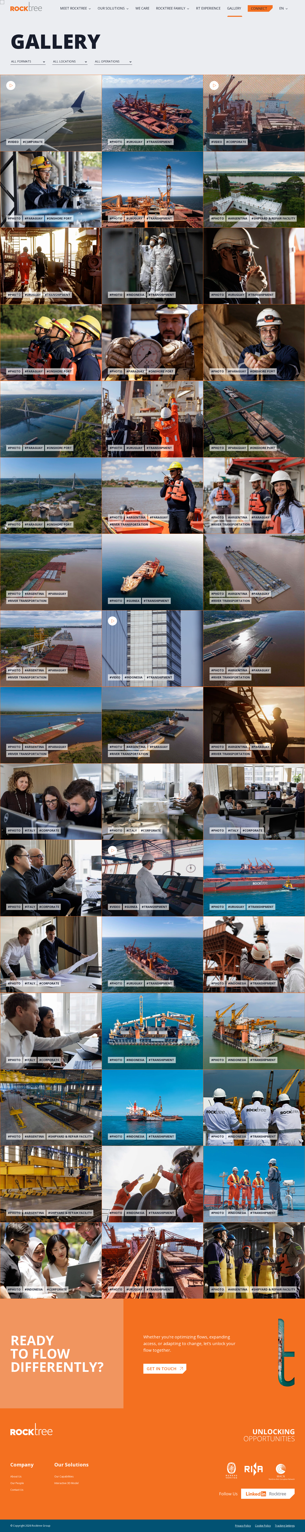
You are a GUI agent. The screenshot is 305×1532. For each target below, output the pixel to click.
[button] (164, 1369)
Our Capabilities (63, 1476)
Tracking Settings (285, 1525)
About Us (15, 1476)
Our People (17, 1483)
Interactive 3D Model (66, 1483)
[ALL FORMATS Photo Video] (28, 61)
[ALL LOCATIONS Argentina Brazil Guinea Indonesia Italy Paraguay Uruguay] (70, 61)
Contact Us (16, 1490)
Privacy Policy (243, 1525)
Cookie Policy (263, 1525)
